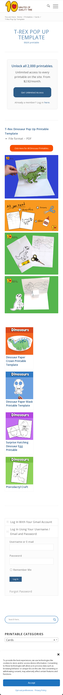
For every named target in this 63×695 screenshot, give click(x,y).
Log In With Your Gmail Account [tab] (31, 522)
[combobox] (31, 640)
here (47, 102)
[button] (58, 654)
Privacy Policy (40, 690)
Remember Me (22, 569)
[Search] (47, 6)
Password (15, 555)
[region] (31, 567)
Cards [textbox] (30, 640)
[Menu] (54, 6)
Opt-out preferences (24, 690)
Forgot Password (20, 591)
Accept (31, 683)
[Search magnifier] (54, 619)
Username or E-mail (21, 541)
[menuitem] (47, 6)
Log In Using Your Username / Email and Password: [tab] (30, 531)
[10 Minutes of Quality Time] (26, 6)
